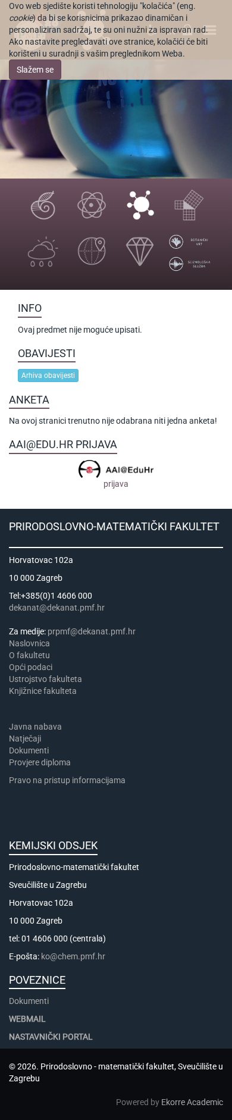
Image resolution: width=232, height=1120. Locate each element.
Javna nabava (35, 726)
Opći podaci (30, 667)
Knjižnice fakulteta (43, 691)
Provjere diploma (40, 762)
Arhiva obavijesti (48, 375)
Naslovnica (29, 643)
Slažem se (35, 69)
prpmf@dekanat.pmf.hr (92, 631)
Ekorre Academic (192, 1102)
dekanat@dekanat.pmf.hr (57, 607)
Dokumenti (29, 750)
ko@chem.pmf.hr (73, 956)
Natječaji (25, 738)
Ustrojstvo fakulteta (45, 679)
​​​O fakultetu (29, 655)
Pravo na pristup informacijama (69, 780)
